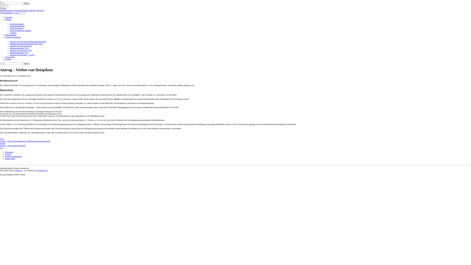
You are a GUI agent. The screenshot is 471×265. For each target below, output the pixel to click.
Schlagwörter (10, 159)
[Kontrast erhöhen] (7, 6)
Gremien (13, 33)
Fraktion (8, 20)
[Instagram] (1, 163)
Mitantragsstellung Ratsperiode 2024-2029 (26, 44)
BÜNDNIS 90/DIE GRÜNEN (32, 11)
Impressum (9, 152)
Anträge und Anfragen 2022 (21, 50)
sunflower (18, 170)
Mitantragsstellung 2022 (19, 53)
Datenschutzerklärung (13, 156)
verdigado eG (42, 170)
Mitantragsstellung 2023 (19, 48)
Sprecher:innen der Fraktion (20, 31)
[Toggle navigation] (1, 1)
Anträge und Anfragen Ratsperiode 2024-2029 (28, 42)
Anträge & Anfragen (13, 37)
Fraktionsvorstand (17, 24)
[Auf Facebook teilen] (1, 137)
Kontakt (8, 59)
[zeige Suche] (2, 6)
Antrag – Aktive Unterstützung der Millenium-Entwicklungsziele (25, 142)
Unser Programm (16, 28)
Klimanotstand (10, 35)
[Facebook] (3, 163)
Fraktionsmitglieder (17, 26)
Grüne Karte (10, 57)
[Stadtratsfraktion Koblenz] (3, 8)
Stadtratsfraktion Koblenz (10, 11)
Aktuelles (8, 17)
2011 (2, 139)
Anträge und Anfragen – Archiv (22, 55)
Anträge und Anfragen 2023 (21, 46)
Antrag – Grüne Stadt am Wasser (13, 147)
